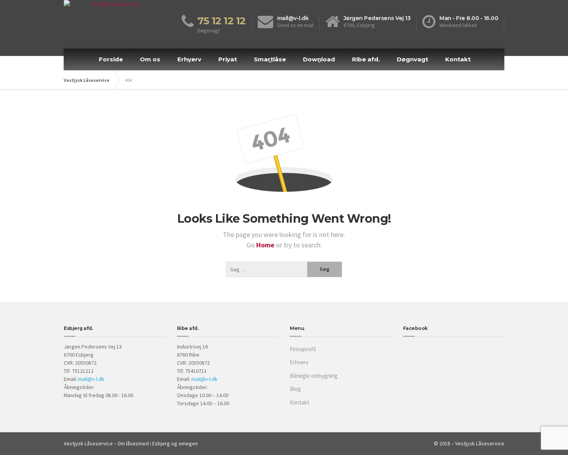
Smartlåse (270, 59)
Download (319, 59)
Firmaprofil (303, 349)
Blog (295, 388)
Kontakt (458, 59)
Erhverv (189, 59)
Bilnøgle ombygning (314, 375)
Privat (227, 59)
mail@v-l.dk (91, 379)
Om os (150, 59)
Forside (111, 59)
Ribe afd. (366, 59)
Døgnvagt (412, 59)
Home (266, 244)
